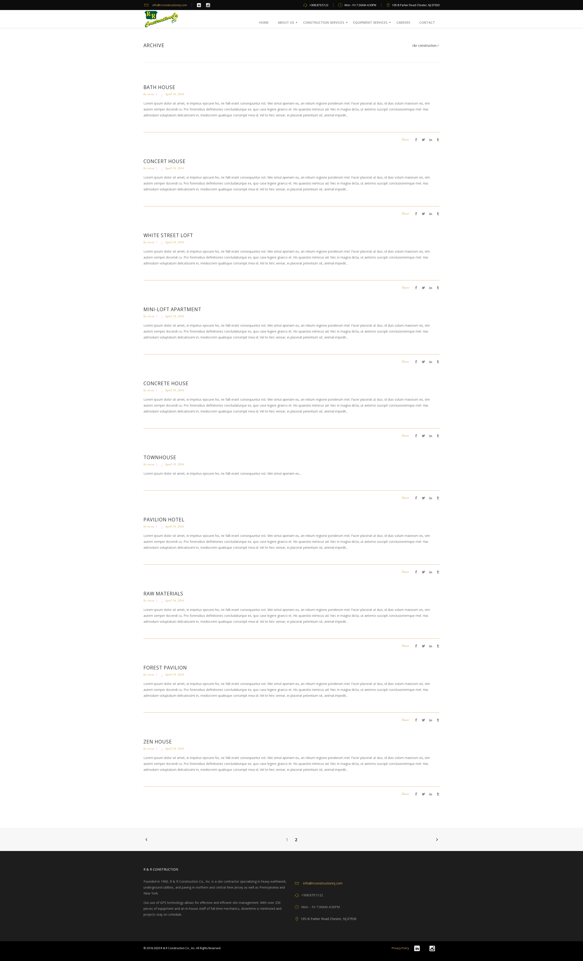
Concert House (164, 161)
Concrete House (166, 383)
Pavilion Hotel (163, 519)
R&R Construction (424, 45)
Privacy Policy (400, 948)
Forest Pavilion (165, 667)
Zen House (157, 741)
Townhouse (159, 457)
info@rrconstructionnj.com (169, 5)
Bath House (159, 87)
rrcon (150, 94)
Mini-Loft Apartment (172, 309)
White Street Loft (168, 235)
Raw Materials (163, 593)
